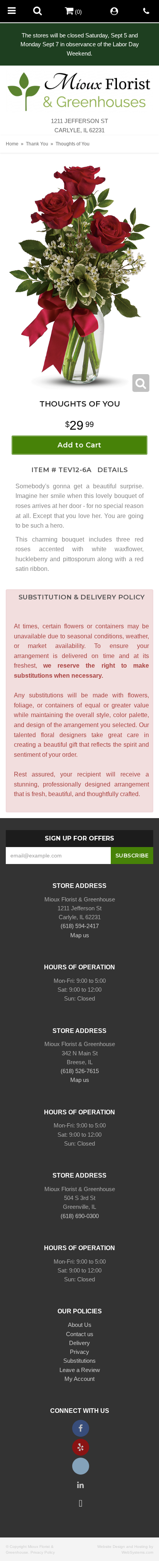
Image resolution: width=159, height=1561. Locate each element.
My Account (79, 1378)
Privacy (79, 1351)
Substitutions (79, 1360)
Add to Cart (79, 445)
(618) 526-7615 (80, 1071)
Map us (79, 935)
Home (12, 144)
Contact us (79, 1334)
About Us (79, 1324)
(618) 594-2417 (80, 926)
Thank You (37, 144)
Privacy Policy (42, 1552)
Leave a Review (79, 1370)
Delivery (79, 1343)
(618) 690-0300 (80, 1216)
